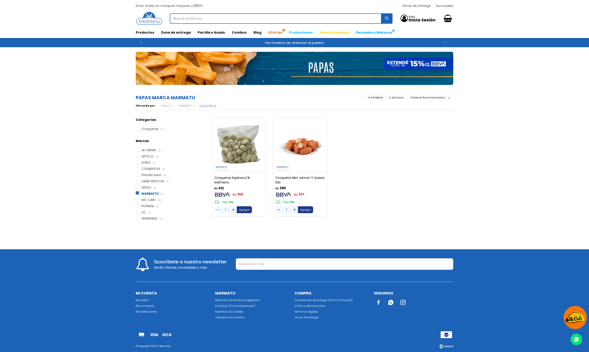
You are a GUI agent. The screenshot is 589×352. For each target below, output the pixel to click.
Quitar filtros (207, 106)
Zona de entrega (176, 32)
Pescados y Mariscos (374, 32)
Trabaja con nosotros (230, 317)
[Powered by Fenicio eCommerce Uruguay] (446, 346)
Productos (145, 32)
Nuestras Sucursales (229, 312)
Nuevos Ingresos (334, 32)
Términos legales (306, 312)
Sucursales (444, 5)
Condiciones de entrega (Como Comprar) (323, 300)
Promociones (301, 32)
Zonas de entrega (416, 5)
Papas (165, 106)
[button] (141, 43)
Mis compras (145, 306)
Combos (239, 32)
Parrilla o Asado (211, 32)
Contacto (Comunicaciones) (235, 306)
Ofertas (275, 32)
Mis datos (142, 300)
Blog (257, 32)
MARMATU (185, 106)
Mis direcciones (146, 312)
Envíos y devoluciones (309, 306)
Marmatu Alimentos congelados (237, 300)
